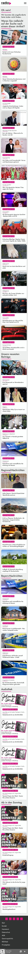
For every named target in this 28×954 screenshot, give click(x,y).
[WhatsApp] (6, 919)
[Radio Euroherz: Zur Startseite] (12, 3)
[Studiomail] (17, 919)
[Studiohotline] (21, 919)
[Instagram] (14, 919)
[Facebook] (10, 919)
